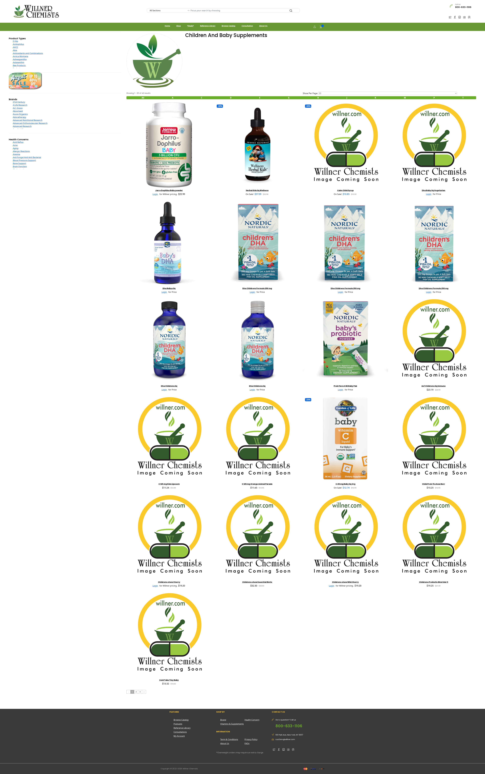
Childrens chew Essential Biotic (257, 582)
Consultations (180, 732)
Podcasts (178, 723)
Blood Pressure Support (24, 160)
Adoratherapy (19, 117)
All (143, 97)
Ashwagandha (20, 59)
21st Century (19, 102)
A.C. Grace (17, 108)
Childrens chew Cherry (169, 582)
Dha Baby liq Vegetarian (433, 190)
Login (155, 194)
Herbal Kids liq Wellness (257, 190)
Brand (223, 719)
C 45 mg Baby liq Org (345, 484)
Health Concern (252, 719)
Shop (178, 26)
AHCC (15, 47)
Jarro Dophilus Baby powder (169, 190)
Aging (15, 148)
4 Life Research (20, 105)
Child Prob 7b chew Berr (433, 484)
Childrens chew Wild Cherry (345, 582)
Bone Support (19, 163)
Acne (15, 145)
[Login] (314, 27)
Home (167, 26)
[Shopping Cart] (321, 27)
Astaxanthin (18, 62)
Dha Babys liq (169, 288)
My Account (179, 736)
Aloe (15, 50)
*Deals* (190, 26)
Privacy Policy (251, 739)
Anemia (16, 154)
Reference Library (207, 26)
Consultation (247, 26)
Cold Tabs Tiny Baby (169, 680)
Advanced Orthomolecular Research (30, 123)
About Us (263, 26)
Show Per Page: (310, 93)
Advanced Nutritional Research (27, 120)
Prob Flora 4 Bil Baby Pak (345, 386)
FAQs (247, 743)
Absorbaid (18, 111)
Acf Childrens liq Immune (433, 386)
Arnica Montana (20, 56)
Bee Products (19, 65)
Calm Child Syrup (345, 190)
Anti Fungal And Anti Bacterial (27, 157)
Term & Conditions (229, 739)
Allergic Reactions (21, 151)
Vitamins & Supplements (232, 723)
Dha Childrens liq (169, 386)
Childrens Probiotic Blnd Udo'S (433, 582)
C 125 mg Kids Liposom (169, 484)
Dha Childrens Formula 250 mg (257, 288)
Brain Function (20, 166)
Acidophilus (18, 44)
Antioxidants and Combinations (28, 53)
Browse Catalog (228, 26)
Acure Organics (20, 114)
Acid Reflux (18, 142)
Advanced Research (22, 126)
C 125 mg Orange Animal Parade (257, 484)
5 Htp (15, 41)
